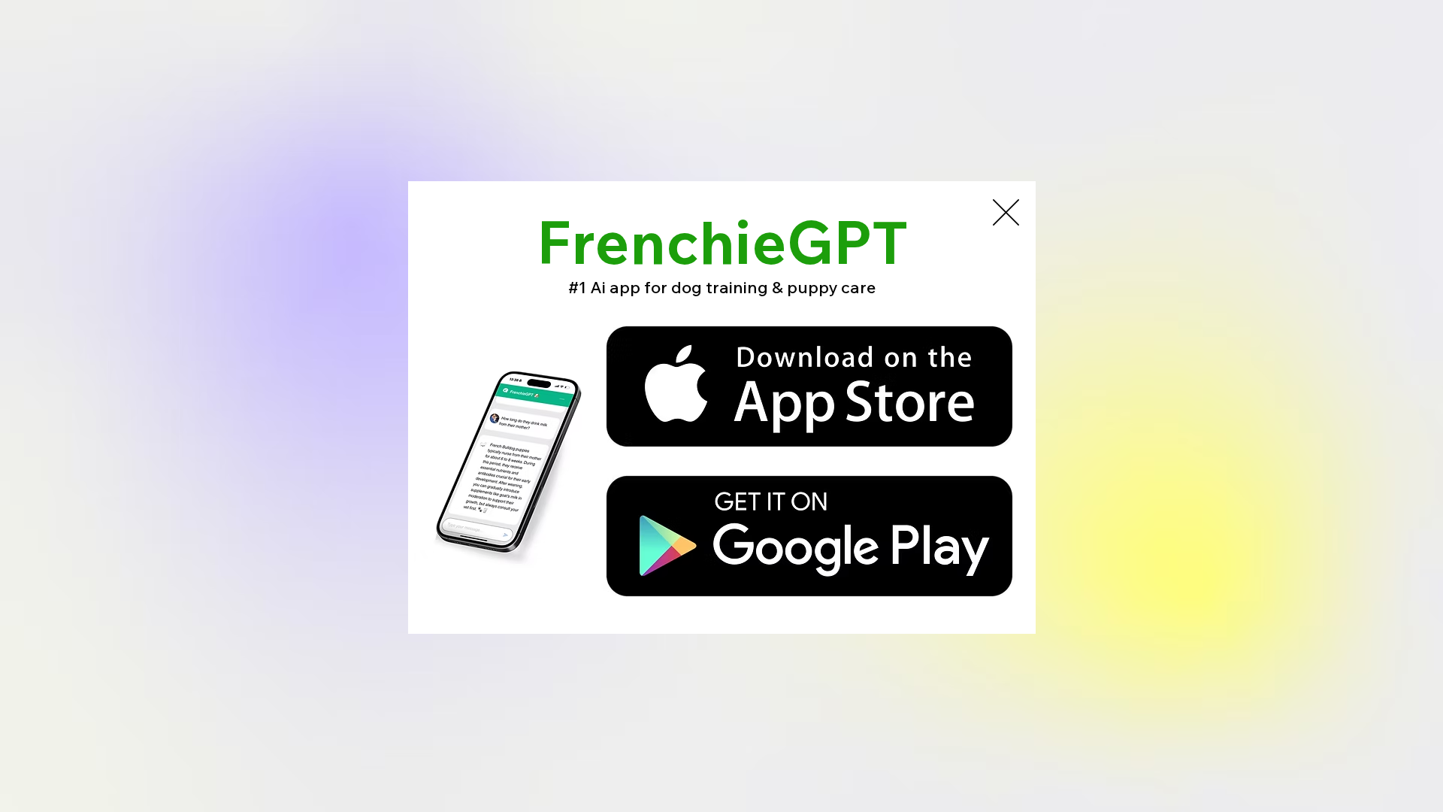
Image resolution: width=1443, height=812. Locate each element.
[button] (1006, 212)
